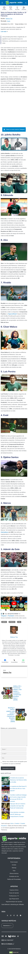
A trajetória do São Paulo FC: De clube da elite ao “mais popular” (18, 788)
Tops (14, 870)
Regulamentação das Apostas (14, 901)
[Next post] (25, 714)
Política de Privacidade (14, 879)
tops (19, 622)
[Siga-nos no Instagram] (10, 915)
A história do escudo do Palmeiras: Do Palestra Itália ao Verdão (18, 780)
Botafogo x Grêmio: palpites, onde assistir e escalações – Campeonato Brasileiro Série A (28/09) (10, 714)
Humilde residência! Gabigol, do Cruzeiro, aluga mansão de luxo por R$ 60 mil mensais (18, 798)
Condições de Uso (14, 876)
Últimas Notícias (14, 873)
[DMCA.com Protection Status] (14, 953)
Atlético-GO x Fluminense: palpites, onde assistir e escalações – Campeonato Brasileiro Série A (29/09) (17, 693)
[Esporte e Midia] (14, 3)
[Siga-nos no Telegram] (20, 915)
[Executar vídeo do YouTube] (14, 603)
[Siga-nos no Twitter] (7, 915)
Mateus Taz (7, 672)
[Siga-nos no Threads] (17, 915)
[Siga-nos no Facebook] (14, 915)
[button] (26, 2)
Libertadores (4, 532)
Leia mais (3, 31)
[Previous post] (3, 693)
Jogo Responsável (14, 898)
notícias (4, 622)
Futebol (17, 823)
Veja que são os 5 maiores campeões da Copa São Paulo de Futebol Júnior (17, 806)
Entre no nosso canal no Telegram (15, 129)
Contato (14, 865)
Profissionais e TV (14, 896)
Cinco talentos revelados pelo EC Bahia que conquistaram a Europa (17, 814)
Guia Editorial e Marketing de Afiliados (13, 904)
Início (11, 823)
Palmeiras (12, 622)
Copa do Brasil (12, 314)
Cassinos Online (14, 890)
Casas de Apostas (14, 893)
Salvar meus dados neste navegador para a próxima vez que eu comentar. (14, 762)
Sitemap (14, 867)
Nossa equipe (14, 862)
